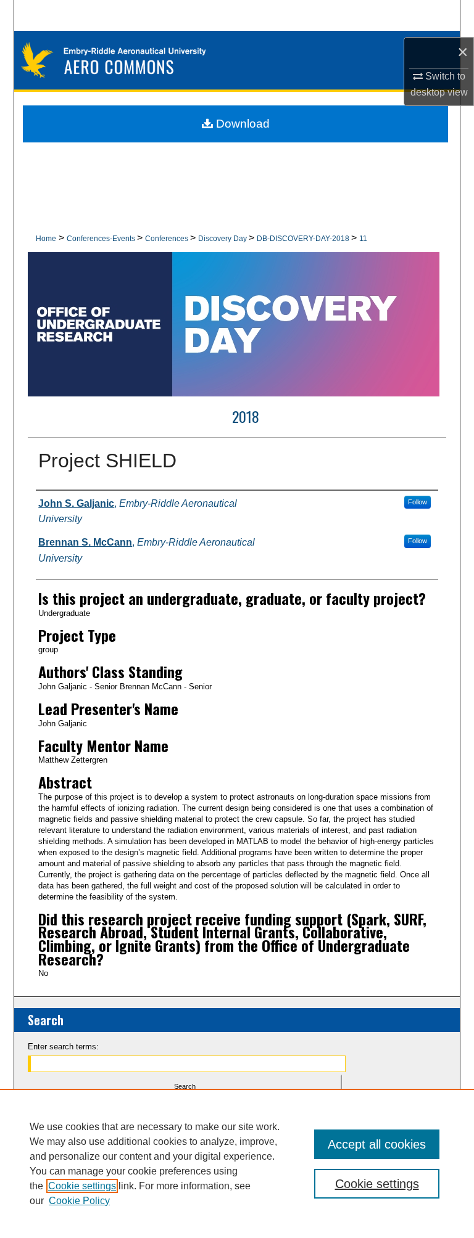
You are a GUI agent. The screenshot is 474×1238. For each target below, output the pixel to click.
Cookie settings (82, 1186)
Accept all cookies (377, 1144)
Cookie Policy (79, 1200)
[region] (237, 1163)
